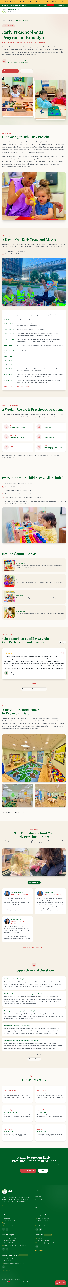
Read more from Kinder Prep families (32, 689)
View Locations (26, 71)
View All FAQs (33, 1059)
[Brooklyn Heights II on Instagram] (3, 1249)
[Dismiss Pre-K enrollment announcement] (66, 2)
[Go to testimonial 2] (35, 683)
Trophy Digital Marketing (25, 1282)
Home (3, 20)
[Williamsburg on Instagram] (3, 1229)
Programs (11, 20)
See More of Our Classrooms (11, 812)
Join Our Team (46, 5)
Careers (37, 1205)
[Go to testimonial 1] (33, 683)
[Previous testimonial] (60, 642)
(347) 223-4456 (8, 1243)
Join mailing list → (40, 1250)
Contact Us (43, 1171)
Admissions (38, 1202)
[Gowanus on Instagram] (3, 1266)
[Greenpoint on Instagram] (36, 1246)
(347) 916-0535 (8, 1223)
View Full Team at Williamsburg (33, 947)
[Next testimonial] (64, 642)
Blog (36, 1210)
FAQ (36, 1207)
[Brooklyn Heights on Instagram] (36, 1229)
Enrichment (38, 1199)
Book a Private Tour (11, 71)
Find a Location (62, 5)
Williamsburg (35, 882)
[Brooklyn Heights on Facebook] (40, 1229)
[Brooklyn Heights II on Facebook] (7, 1249)
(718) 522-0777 (42, 1223)
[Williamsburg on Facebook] (7, 1229)
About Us (38, 1194)
